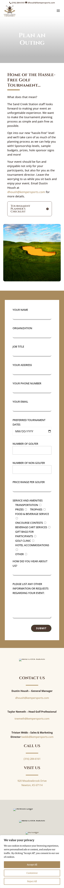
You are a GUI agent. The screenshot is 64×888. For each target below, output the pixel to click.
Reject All (32, 881)
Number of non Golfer (29, 463)
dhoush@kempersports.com (26, 192)
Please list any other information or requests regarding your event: (30, 588)
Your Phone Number (27, 383)
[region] (32, 861)
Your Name (20, 310)
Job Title (18, 346)
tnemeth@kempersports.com (32, 718)
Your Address (22, 365)
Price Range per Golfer (29, 482)
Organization (22, 328)
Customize (32, 873)
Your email (20, 401)
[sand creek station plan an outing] (32, 280)
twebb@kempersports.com (37, 737)
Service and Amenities (28, 500)
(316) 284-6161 (18, 2)
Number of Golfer (25, 443)
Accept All (32, 864)
